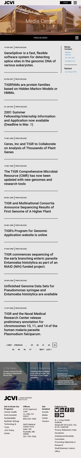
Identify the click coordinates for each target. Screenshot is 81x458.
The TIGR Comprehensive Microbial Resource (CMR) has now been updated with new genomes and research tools (31, 177)
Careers (45, 421)
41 (43, 345)
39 (32, 345)
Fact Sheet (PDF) (70, 72)
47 (30, 350)
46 (25, 350)
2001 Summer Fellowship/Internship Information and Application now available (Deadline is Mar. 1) (29, 118)
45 (19, 350)
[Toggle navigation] (75, 2)
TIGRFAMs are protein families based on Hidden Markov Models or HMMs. (30, 89)
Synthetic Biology (11, 421)
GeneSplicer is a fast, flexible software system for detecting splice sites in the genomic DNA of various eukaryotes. (30, 59)
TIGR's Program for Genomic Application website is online (25, 233)
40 (38, 345)
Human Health (10, 412)
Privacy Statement (63, 430)
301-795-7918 (69, 58)
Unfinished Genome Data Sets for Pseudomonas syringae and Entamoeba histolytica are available (30, 290)
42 (49, 345)
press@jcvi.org (70, 61)
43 (55, 345)
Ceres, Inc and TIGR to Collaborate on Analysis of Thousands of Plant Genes (30, 148)
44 (13, 350)
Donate (65, 2)
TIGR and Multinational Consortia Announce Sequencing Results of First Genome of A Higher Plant (29, 207)
